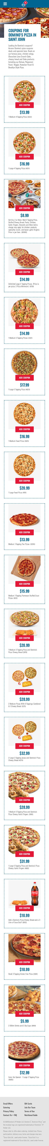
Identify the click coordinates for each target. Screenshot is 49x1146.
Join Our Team (29, 1107)
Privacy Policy (8, 1111)
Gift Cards (28, 1103)
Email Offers (8, 1103)
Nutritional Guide (30, 1115)
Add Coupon (24, 105)
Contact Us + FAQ (10, 1115)
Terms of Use (29, 1111)
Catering (6, 1107)
